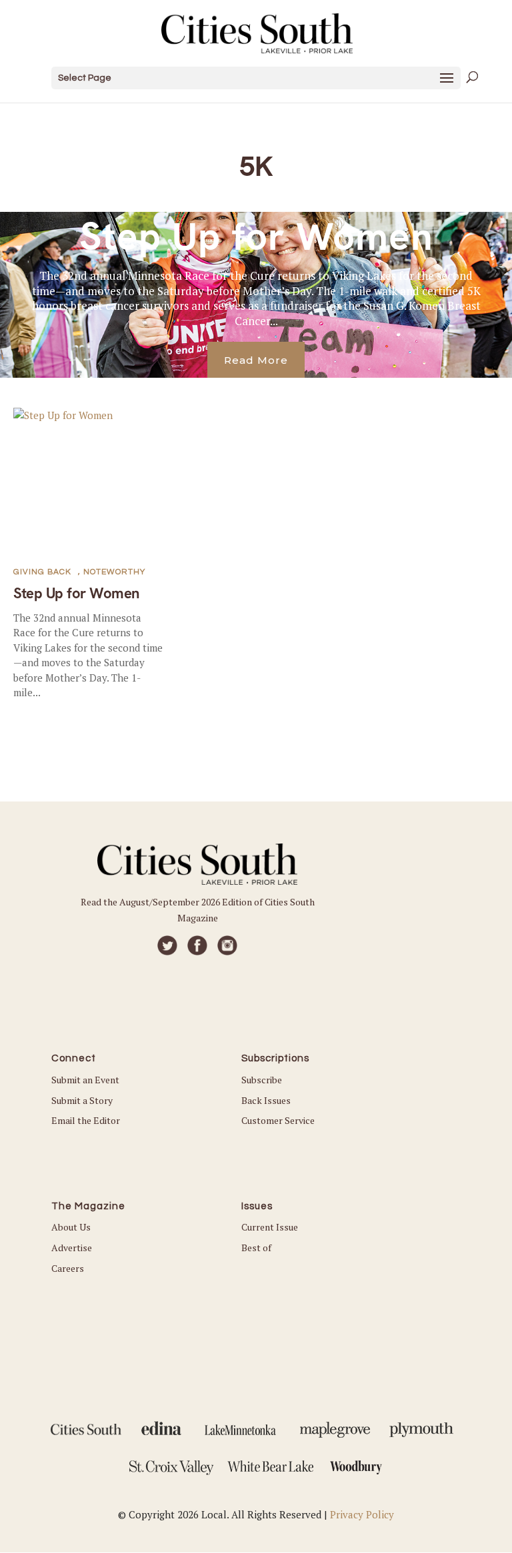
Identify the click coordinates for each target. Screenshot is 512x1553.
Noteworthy (114, 572)
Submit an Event (85, 1079)
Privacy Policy (362, 1514)
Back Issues (266, 1100)
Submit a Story (82, 1100)
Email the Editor (85, 1120)
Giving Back (42, 572)
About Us (71, 1227)
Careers (67, 1268)
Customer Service (278, 1120)
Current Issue (269, 1227)
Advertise (71, 1247)
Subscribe (261, 1079)
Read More (256, 360)
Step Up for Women (256, 236)
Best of (256, 1247)
